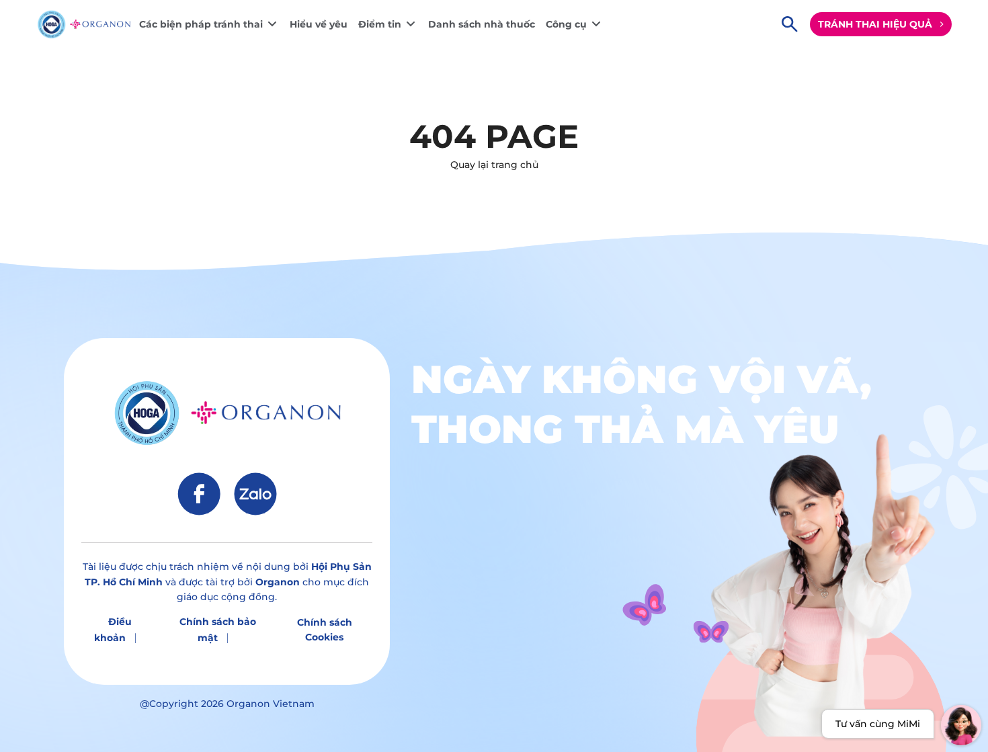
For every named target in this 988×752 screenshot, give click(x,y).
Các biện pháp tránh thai (201, 24)
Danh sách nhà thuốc (481, 24)
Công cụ (566, 24)
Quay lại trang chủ (494, 165)
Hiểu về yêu (318, 24)
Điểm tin (379, 24)
